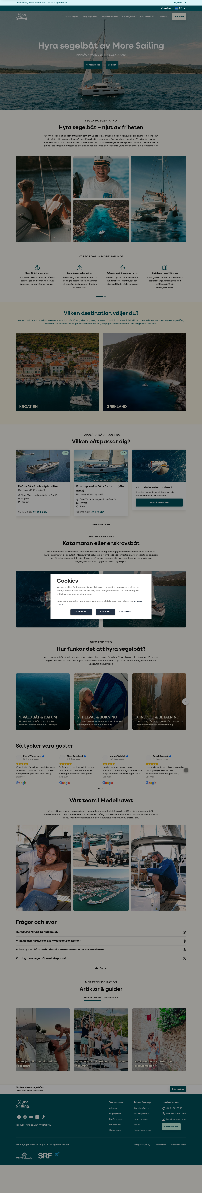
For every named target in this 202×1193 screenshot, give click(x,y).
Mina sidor (166, 8)
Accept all (81, 612)
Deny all (105, 612)
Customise (125, 612)
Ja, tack (178, 3)
